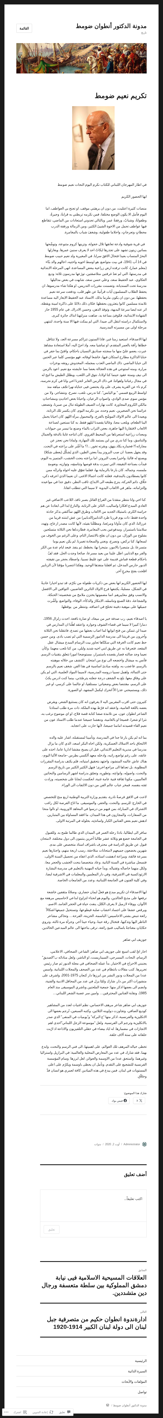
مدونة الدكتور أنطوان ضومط (111, 26)
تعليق (51, 1229)
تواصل (142, 1392)
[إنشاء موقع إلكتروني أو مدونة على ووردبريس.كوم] (107, 1405)
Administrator (132, 1144)
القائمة (24, 28)
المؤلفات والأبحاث (134, 1381)
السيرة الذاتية (137, 1371)
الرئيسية (141, 1361)
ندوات (97, 1144)
